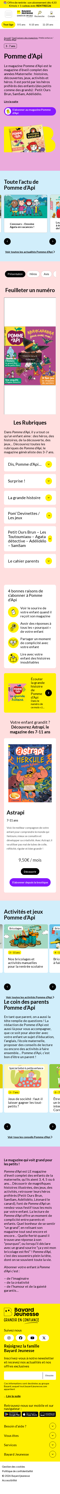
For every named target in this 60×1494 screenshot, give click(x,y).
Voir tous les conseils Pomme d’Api (29, 1137)
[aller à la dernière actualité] (7, 241)
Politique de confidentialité (17, 1471)
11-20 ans (48, 24)
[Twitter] (44, 1337)
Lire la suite (11, 101)
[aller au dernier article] (7, 987)
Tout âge (8, 24)
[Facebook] (21, 1337)
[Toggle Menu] (8, 14)
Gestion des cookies (13, 1466)
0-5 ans (21, 24)
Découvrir (30, 871)
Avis (46, 274)
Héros (33, 274)
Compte (51, 16)
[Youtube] (32, 1337)
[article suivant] (52, 987)
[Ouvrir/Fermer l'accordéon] (48, 464)
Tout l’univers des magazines (25, 38)
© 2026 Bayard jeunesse (16, 1475)
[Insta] (9, 1337)
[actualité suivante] (52, 241)
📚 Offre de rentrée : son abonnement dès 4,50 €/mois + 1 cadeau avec (30, 4)
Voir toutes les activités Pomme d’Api (29, 997)
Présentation (15, 274)
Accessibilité (9, 1480)
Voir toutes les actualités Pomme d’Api (29, 251)
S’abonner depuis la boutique (30, 882)
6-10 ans (34, 24)
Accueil (7, 38)
